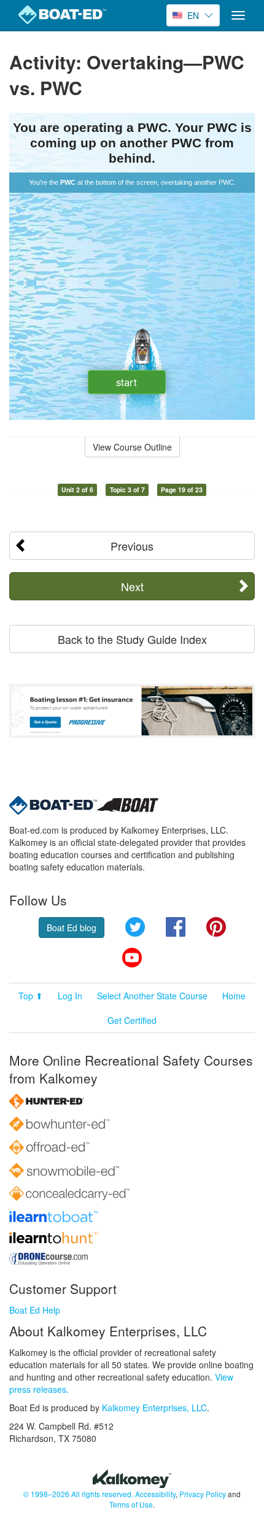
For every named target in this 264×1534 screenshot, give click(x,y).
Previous (132, 546)
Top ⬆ (30, 996)
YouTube (132, 957)
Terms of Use (131, 1504)
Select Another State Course (152, 996)
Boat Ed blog (71, 927)
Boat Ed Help (34, 1310)
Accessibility (155, 1494)
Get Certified (132, 1020)
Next (132, 586)
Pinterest (216, 927)
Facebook (175, 927)
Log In (70, 996)
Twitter (135, 927)
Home (234, 996)
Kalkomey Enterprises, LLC (154, 1407)
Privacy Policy (202, 1494)
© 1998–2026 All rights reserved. (78, 1494)
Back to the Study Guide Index (132, 639)
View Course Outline (132, 447)
